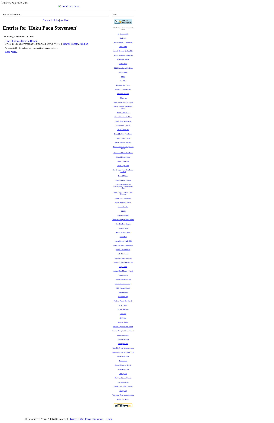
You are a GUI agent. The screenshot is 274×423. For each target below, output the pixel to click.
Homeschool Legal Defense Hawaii (123, 220)
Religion (83, 43)
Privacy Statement (94, 419)
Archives (64, 20)
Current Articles (51, 20)
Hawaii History (70, 43)
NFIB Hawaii (123, 305)
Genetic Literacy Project (123, 89)
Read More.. (11, 51)
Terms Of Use (77, 419)
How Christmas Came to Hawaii (21, 41)
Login (109, 419)
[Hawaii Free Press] (68, 6)
